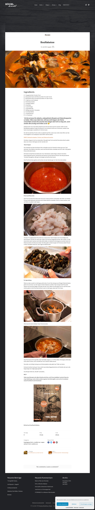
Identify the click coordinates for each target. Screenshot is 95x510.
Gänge (47, 5)
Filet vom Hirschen (43, 481)
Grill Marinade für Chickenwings (60, 452)
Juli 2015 (64, 482)
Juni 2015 (64, 484)
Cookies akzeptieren (63, 504)
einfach (26, 444)
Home (35, 5)
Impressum (76, 507)
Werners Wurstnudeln (49, 492)
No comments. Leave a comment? (47, 467)
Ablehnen (74, 504)
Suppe (42, 442)
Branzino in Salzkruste (47, 486)
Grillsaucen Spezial (12, 487)
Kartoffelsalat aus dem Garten (35, 452)
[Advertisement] (47, 21)
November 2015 (66, 481)
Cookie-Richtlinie (69, 507)
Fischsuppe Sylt (46, 489)
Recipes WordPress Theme (45, 506)
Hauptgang (27, 442)
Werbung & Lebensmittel (38, 502)
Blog (60, 5)
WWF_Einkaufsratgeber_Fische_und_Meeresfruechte (38, 137)
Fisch (29, 444)
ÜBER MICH (66, 5)
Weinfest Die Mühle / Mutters (15, 491)
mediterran (37, 442)
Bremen (9, 494)
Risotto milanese (43, 483)
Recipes (47, 35)
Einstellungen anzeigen (86, 504)
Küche (40, 5)
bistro (32, 442)
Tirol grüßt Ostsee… (12, 481)
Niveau (53, 5)
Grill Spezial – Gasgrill (13, 484)
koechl (49, 47)
